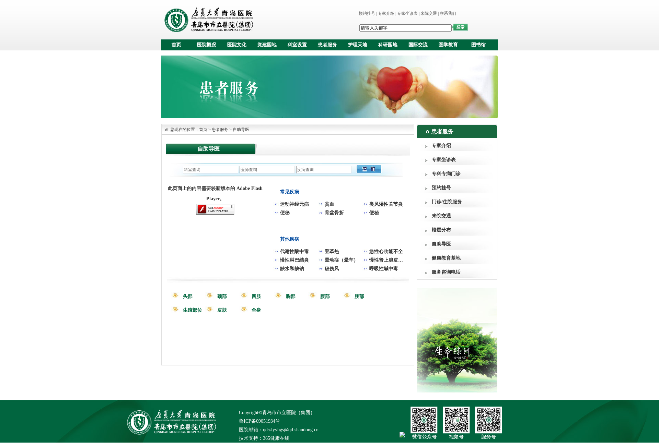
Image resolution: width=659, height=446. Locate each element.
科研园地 (387, 44)
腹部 (325, 296)
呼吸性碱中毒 (383, 268)
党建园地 (267, 44)
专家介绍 (386, 13)
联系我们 (448, 13)
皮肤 (222, 310)
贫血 (329, 204)
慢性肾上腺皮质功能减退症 (398, 260)
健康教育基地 (446, 258)
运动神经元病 (294, 204)
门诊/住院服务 (447, 201)
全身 (256, 310)
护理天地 (357, 44)
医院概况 (206, 44)
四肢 (256, 296)
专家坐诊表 (407, 13)
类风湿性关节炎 (386, 204)
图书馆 (478, 44)
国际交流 (418, 44)
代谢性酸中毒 (294, 251)
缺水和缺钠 (292, 268)
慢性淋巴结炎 (294, 260)
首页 (176, 44)
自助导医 (441, 243)
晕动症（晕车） (341, 260)
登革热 (332, 251)
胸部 (291, 296)
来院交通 (428, 13)
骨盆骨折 (334, 212)
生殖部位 (192, 310)
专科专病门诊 (446, 173)
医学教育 (448, 44)
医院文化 (236, 44)
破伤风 (332, 268)
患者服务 (327, 44)
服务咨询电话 (446, 272)
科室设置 (297, 44)
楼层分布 (441, 229)
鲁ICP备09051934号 (259, 421)
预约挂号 (367, 13)
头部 (188, 296)
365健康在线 (276, 438)
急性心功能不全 (386, 251)
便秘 (285, 212)
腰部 (359, 296)
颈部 (222, 296)
